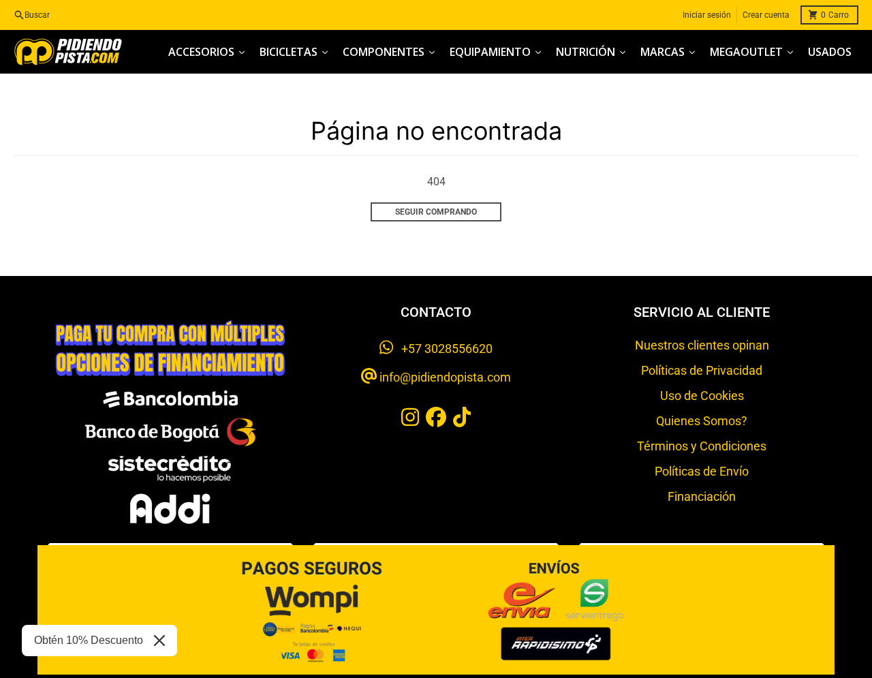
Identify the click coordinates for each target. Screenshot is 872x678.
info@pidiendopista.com (444, 377)
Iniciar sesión (707, 15)
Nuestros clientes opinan (702, 345)
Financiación (702, 496)
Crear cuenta (766, 15)
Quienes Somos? (701, 421)
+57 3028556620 (443, 348)
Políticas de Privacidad (701, 370)
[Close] (159, 640)
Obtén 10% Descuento (88, 640)
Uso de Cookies (702, 395)
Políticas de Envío (702, 471)
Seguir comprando (436, 212)
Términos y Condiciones (701, 446)
